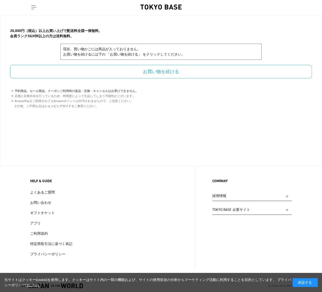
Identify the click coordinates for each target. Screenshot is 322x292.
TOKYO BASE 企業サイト (231, 209)
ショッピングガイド (57, 106)
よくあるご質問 (42, 192)
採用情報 (219, 195)
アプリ (35, 223)
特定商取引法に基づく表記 (51, 243)
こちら (34, 285)
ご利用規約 (39, 233)
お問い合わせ (40, 202)
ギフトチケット (42, 213)
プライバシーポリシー (47, 254)
